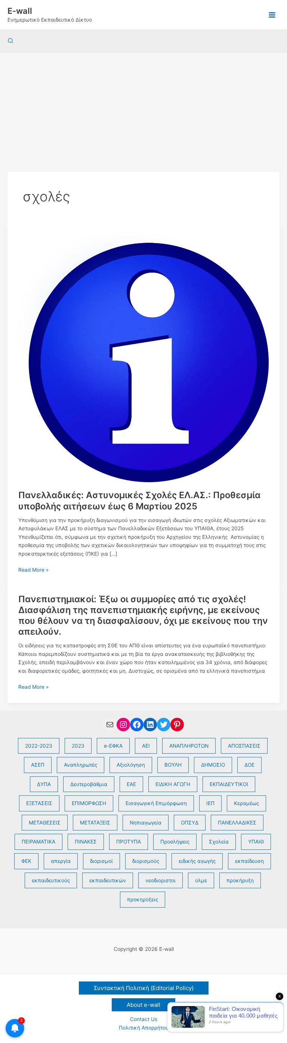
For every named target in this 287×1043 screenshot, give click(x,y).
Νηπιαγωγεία (145, 823)
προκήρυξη (240, 880)
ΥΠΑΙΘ (256, 842)
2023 (78, 746)
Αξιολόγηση (131, 765)
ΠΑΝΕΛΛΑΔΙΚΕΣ (237, 823)
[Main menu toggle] (272, 14)
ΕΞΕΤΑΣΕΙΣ (39, 803)
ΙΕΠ (210, 803)
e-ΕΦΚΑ (113, 746)
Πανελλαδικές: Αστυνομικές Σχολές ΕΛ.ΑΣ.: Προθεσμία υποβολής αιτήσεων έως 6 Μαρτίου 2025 (139, 500)
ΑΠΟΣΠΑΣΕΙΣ (244, 746)
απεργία (61, 861)
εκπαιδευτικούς (51, 880)
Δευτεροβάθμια (88, 784)
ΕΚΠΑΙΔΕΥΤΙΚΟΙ (229, 784)
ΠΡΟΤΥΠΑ (128, 842)
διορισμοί (101, 861)
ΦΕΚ (26, 861)
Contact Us (143, 1019)
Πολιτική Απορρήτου (144, 1028)
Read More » (33, 570)
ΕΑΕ (131, 784)
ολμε (201, 880)
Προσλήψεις (174, 842)
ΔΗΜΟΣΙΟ (213, 765)
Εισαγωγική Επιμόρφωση (156, 803)
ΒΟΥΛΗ (173, 765)
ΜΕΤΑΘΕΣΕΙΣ (45, 823)
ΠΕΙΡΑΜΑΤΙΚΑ (38, 842)
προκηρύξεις (142, 899)
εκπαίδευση (249, 861)
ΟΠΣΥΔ (189, 823)
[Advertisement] (143, 108)
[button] (10, 40)
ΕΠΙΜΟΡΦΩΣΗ (89, 803)
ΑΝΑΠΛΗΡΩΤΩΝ (189, 746)
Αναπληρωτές (80, 765)
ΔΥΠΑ (44, 784)
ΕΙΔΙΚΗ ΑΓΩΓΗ (172, 784)
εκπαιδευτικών (107, 880)
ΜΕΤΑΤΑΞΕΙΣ (95, 823)
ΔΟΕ (249, 765)
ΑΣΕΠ (37, 765)
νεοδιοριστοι (160, 880)
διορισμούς (145, 861)
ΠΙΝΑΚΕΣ (86, 842)
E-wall (19, 11)
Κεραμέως (246, 803)
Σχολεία (219, 842)
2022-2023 (38, 746)
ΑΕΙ (146, 746)
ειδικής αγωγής (197, 861)
